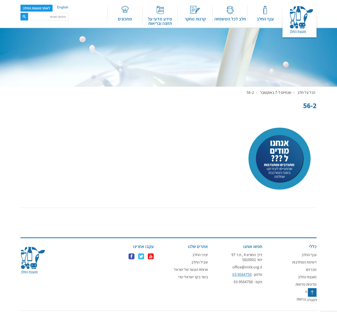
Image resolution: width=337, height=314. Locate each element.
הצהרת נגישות (307, 299)
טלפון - (247, 274)
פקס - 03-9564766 (248, 282)
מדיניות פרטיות (306, 284)
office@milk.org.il (247, 267)
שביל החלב (199, 262)
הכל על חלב (306, 93)
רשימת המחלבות (304, 262)
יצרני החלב (200, 254)
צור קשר (311, 291)
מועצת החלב (307, 277)
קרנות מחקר (195, 18)
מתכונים (125, 18)
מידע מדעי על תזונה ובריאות (160, 21)
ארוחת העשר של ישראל (191, 269)
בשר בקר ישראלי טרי (193, 277)
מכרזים (311, 269)
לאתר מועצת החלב (36, 8)
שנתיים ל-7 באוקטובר (275, 93)
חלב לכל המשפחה (230, 18)
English (62, 7)
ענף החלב (265, 18)
